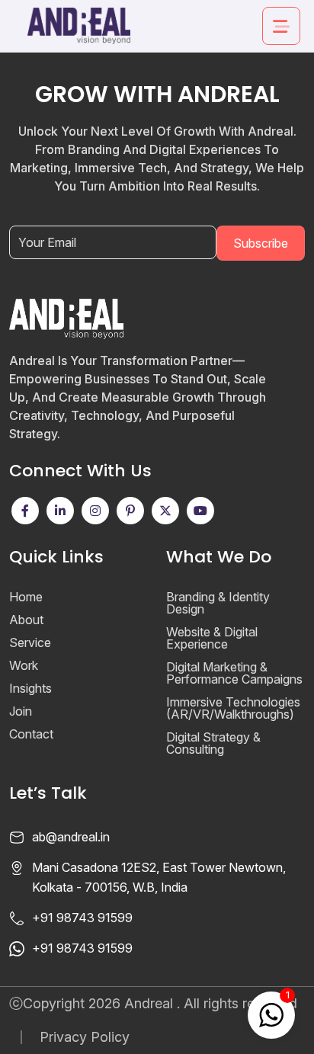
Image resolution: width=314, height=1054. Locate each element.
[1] (271, 1013)
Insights (30, 688)
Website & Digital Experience (212, 638)
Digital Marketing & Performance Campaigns (234, 673)
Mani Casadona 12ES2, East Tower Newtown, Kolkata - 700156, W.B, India (159, 877)
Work (23, 665)
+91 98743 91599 (82, 917)
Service (30, 642)
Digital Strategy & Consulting (213, 743)
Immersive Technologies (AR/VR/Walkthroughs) (233, 708)
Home (26, 596)
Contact (31, 734)
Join (20, 711)
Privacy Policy (85, 1037)
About (26, 619)
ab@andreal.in (71, 836)
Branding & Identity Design (218, 603)
